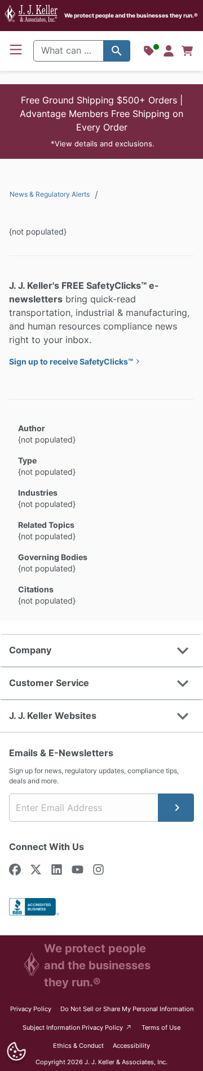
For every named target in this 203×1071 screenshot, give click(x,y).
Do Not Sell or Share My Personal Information (126, 1009)
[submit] (176, 808)
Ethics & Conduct (78, 1046)
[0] (187, 51)
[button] (101, 121)
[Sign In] (168, 51)
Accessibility (131, 1046)
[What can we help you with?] (116, 51)
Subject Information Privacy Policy (78, 1027)
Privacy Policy (30, 1009)
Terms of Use (161, 1027)
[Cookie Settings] (16, 1051)
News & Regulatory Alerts (50, 194)
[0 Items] (187, 51)
